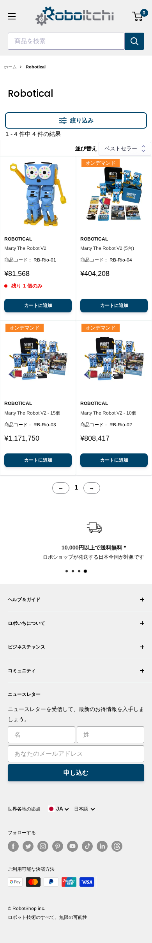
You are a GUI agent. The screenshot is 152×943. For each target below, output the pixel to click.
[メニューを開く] (12, 16)
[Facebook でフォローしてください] (13, 846)
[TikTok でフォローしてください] (87, 846)
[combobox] (66, 41)
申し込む (76, 772)
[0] (138, 16)
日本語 (82, 809)
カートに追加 (38, 305)
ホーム (10, 66)
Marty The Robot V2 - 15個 (32, 413)
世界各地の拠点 (24, 809)
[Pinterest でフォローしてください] (57, 846)
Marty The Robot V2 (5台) (107, 248)
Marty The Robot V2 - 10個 (108, 413)
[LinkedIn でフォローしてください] (102, 846)
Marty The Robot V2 (25, 248)
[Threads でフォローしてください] (116, 846)
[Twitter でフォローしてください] (28, 846)
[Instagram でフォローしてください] (42, 846)
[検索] (134, 41)
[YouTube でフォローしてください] (72, 846)
